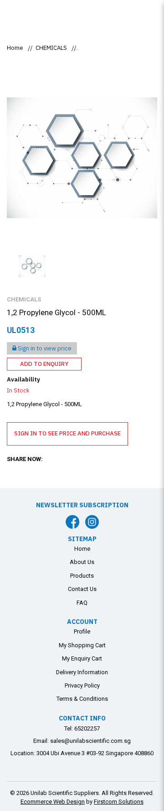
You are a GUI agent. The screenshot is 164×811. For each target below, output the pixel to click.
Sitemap (82, 539)
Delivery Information (82, 672)
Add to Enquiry (44, 364)
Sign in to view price (44, 348)
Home (15, 48)
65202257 (87, 728)
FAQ (82, 602)
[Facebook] (72, 522)
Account (82, 622)
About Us (82, 562)
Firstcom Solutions (119, 801)
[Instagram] (92, 522)
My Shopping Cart (82, 645)
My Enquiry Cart (82, 658)
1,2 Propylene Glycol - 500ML (118, 48)
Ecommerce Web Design (52, 801)
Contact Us (82, 588)
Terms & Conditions (82, 698)
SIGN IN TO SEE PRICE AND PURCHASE (67, 433)
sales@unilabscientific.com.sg (90, 740)
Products (82, 575)
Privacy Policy (82, 685)
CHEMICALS (51, 48)
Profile (82, 631)
